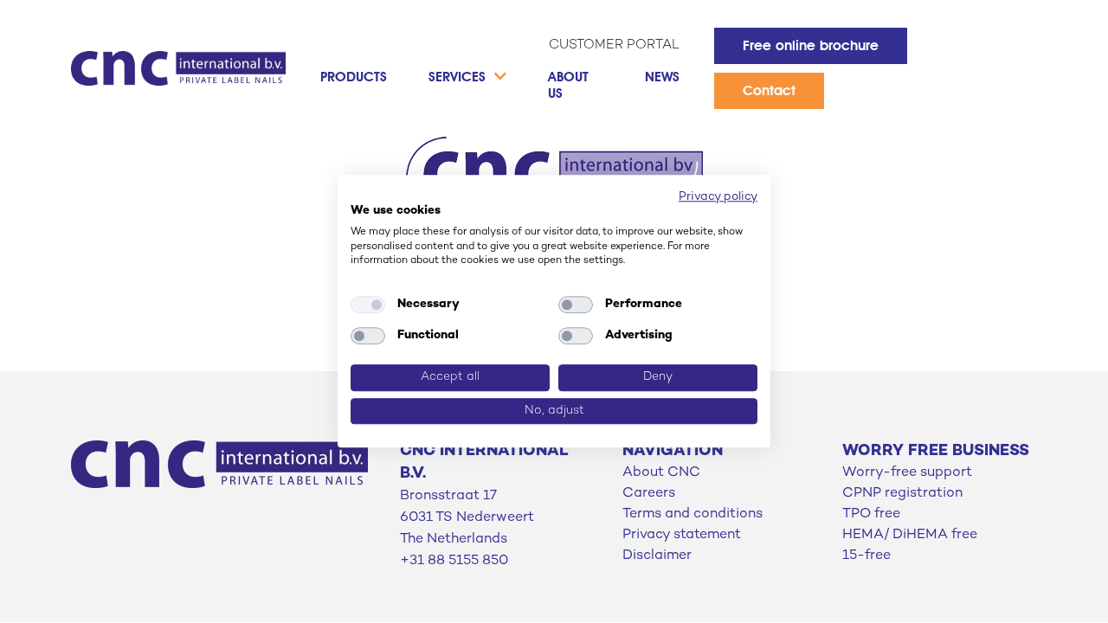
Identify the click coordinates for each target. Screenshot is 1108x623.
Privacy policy (718, 196)
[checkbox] (368, 304)
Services (457, 76)
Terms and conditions (692, 514)
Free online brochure (811, 45)
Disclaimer (657, 556)
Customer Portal (614, 45)
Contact (769, 90)
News (662, 76)
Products (353, 76)
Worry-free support (907, 473)
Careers (648, 493)
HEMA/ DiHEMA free (909, 535)
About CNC (661, 473)
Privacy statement (681, 535)
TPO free (871, 514)
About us (568, 84)
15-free (866, 556)
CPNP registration (902, 493)
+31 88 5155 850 (454, 561)
